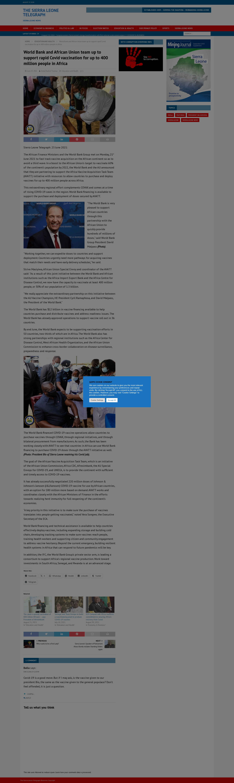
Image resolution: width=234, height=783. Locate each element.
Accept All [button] (112, 400)
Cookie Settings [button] (97, 400)
